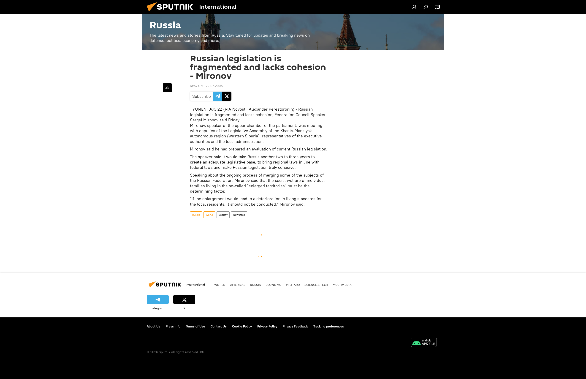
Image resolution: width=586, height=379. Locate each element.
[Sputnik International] (171, 13)
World (209, 214)
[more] (167, 87)
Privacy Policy (267, 326)
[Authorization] (414, 6)
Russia (196, 214)
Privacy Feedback (295, 326)
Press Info (173, 326)
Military (293, 285)
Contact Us (219, 326)
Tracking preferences (328, 326)
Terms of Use (195, 326)
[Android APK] (423, 343)
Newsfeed (239, 214)
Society (223, 214)
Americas (237, 285)
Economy (273, 285)
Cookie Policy (242, 326)
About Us (153, 326)
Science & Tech (316, 285)
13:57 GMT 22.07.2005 (206, 86)
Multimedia (342, 285)
